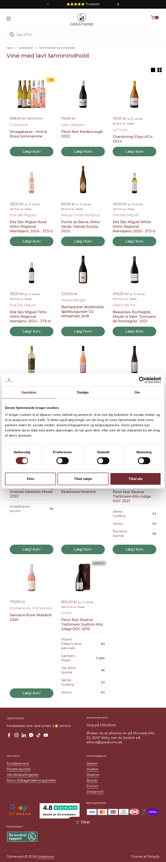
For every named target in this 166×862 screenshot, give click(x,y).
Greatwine (45, 856)
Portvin (92, 786)
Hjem (9, 47)
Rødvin (92, 763)
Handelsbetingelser (22, 775)
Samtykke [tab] (28, 392)
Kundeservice (17, 763)
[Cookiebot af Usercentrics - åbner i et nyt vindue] (142, 380)
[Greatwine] (81, 19)
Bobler (92, 780)
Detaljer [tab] (83, 392)
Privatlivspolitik (18, 769)
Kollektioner (26, 47)
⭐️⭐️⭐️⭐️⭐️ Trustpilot (83, 4)
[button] (155, 19)
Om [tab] (137, 392)
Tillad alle (135, 479)
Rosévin (92, 775)
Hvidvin (92, 769)
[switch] (62, 460)
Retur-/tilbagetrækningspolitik (31, 780)
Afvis (30, 479)
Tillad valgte (83, 479)
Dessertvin (95, 791)
